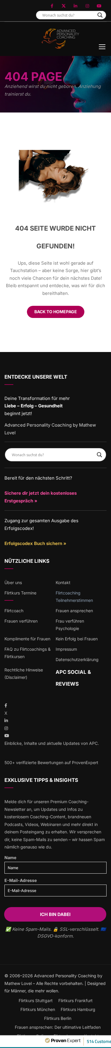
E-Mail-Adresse (20, 880)
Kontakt (63, 582)
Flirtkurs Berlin (57, 1018)
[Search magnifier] (100, 15)
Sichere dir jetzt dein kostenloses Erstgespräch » (40, 497)
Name (10, 857)
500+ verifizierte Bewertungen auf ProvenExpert (51, 762)
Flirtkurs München (37, 1009)
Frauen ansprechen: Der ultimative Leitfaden (58, 1027)
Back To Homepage (55, 311)
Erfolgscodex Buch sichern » (35, 543)
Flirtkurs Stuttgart (36, 1000)
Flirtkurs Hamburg (78, 1009)
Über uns (13, 582)
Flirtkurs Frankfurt (75, 1000)
